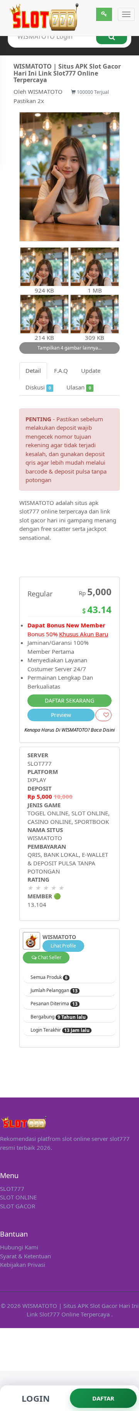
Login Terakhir (60, 1030)
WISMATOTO (45, 91)
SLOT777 (39, 763)
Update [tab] (90, 370)
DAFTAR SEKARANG (69, 700)
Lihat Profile (63, 945)
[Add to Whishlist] (103, 715)
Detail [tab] (33, 370)
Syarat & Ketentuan (25, 1256)
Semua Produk (49, 977)
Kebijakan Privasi (22, 1264)
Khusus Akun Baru (83, 634)
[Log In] (104, 14)
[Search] (111, 36)
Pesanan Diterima (54, 1003)
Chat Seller (49, 957)
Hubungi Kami (19, 1247)
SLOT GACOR (17, 1206)
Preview (61, 714)
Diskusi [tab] (38, 387)
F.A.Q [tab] (61, 370)
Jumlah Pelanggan (54, 990)
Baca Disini (103, 729)
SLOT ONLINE (18, 1197)
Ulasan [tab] (78, 387)
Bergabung (58, 1016)
